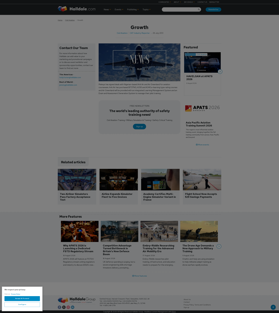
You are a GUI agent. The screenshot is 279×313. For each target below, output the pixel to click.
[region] (22, 298)
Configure (22, 304)
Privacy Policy (15, 294)
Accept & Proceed (22, 299)
